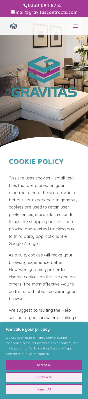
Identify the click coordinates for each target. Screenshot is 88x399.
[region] (44, 360)
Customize (44, 377)
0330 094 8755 (45, 5)
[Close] (85, 324)
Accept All (44, 365)
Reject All (44, 389)
